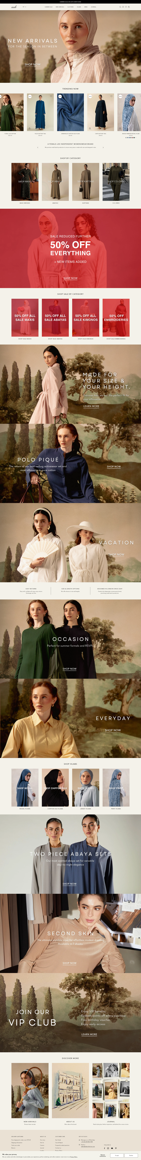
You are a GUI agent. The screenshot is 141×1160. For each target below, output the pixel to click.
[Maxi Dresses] (24, 182)
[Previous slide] (37, 147)
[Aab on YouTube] (112, 1148)
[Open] (123, 6)
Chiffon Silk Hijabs (55, 809)
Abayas (55, 203)
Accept (117, 1155)
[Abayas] (55, 182)
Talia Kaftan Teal (40, 133)
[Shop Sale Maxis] (24, 318)
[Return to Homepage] (14, 6)
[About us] (70, 1090)
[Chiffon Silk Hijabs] (55, 788)
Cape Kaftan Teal (100, 133)
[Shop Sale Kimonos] (85, 318)
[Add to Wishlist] (20, 96)
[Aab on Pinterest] (116, 1148)
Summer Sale (48, 7)
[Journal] (111, 1090)
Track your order (15, 1145)
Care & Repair (59, 1142)
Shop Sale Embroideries (116, 339)
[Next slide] (103, 147)
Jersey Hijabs (85, 809)
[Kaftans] (85, 182)
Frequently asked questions (62, 1145)
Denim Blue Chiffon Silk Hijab (70, 133)
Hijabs (79, 7)
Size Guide (58, 1140)
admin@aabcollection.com (88, 1146)
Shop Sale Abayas (55, 339)
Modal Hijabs (25, 809)
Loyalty (42, 1150)
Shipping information (16, 1142)
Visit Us (42, 1142)
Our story (42, 1140)
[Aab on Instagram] (108, 1148)
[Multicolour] (126, 137)
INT (23, 6)
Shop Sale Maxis (24, 339)
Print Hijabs (116, 809)
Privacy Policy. (73, 1157)
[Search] (120, 6)
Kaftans (85, 203)
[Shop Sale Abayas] (55, 318)
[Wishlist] (126, 6)
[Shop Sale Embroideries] (116, 318)
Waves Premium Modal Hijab (130, 133)
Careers (42, 1145)
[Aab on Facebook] (104, 1148)
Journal (93, 7)
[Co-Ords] (116, 182)
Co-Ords (116, 203)
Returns (13, 1148)
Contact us (58, 1148)
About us (70, 1122)
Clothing (70, 7)
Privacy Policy (58, 1150)
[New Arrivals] (30, 1090)
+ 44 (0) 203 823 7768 (87, 1142)
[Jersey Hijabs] (85, 788)
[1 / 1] (70, 43)
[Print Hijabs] (116, 788)
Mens (86, 7)
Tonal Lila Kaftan (10, 133)
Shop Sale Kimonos (85, 339)
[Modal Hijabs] (24, 788)
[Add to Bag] (29, 128)
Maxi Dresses (25, 203)
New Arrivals (60, 7)
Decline (131, 1155)
